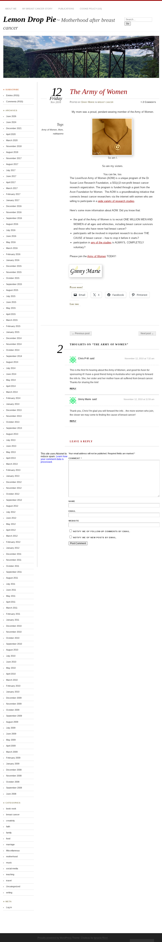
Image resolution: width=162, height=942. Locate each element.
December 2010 (14, 626)
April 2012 (11, 530)
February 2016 (13, 254)
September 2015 (14, 284)
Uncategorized (13, 886)
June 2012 (11, 518)
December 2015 (14, 266)
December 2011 (13, 554)
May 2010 (11, 668)
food (8, 838)
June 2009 (11, 734)
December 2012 (14, 482)
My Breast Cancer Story (37, 8)
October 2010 (12, 638)
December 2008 (14, 770)
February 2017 (13, 194)
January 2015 (12, 332)
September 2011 (14, 572)
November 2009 (14, 704)
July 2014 (10, 368)
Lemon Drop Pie (29, 19)
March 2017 (12, 188)
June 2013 (11, 446)
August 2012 (12, 506)
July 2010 (10, 656)
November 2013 (14, 416)
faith (8, 826)
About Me (10, 8)
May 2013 (11, 452)
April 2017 (11, 182)
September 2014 (14, 356)
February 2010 (13, 686)
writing (9, 892)
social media (12, 868)
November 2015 (14, 272)
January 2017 (12, 200)
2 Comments (149, 102)
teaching (10, 874)
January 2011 (12, 620)
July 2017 (10, 170)
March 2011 (11, 608)
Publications (66, 8)
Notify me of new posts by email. (95, 537)
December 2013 (14, 410)
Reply (73, 388)
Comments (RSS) (14, 101)
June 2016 (11, 236)
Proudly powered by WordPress (55, 937)
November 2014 (14, 344)
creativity (10, 820)
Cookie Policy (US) (91, 8)
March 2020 (12, 140)
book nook (11, 808)
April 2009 (11, 746)
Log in (9, 907)
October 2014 (12, 350)
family (9, 832)
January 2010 (12, 692)
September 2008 (14, 788)
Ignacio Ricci (101, 937)
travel (8, 880)
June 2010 (11, 662)
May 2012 (11, 524)
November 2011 (13, 560)
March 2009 (12, 752)
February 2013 (13, 470)
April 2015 (11, 314)
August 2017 (12, 164)
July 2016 (10, 230)
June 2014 (11, 374)
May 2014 (11, 380)
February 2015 (13, 326)
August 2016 (12, 224)
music (9, 862)
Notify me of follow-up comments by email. (101, 531)
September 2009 (14, 716)
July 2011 (10, 584)
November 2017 (14, 158)
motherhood (12, 856)
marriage (10, 844)
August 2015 (12, 290)
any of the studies (101, 242)
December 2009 (14, 698)
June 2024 (11, 122)
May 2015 (11, 308)
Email (72, 511)
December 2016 (14, 206)
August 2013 (12, 434)
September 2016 (14, 218)
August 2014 (12, 362)
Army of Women (49, 129)
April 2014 (11, 386)
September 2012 (14, 500)
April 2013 (11, 458)
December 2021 (14, 128)
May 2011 (10, 596)
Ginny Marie (87, 102)
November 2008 (14, 775)
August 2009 (12, 722)
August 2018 (12, 152)
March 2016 (12, 248)
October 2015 (12, 278)
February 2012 (13, 542)
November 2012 (14, 488)
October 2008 (12, 782)
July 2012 (10, 512)
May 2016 (11, 242)
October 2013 (12, 422)
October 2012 (12, 494)
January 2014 (12, 404)
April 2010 (11, 674)
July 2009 (10, 728)
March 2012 (12, 536)
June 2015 (11, 302)
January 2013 (12, 476)
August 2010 (12, 650)
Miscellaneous (13, 850)
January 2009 (12, 763)
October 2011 (12, 566)
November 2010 (14, 632)
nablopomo (58, 133)
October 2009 (12, 710)
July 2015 (10, 296)
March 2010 (12, 680)
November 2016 (14, 212)
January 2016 (12, 260)
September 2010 (14, 644)
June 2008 (11, 794)
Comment (75, 458)
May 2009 (11, 740)
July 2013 (10, 440)
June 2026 (11, 116)
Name (72, 501)
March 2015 (12, 320)
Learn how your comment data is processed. (54, 459)
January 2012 (12, 548)
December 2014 (14, 338)
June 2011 (11, 590)
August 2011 (12, 578)
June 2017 (11, 176)
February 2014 (13, 398)
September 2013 (14, 428)
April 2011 (10, 602)
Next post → (147, 333)
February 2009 (13, 758)
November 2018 (14, 146)
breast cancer (105, 102)
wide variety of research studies (116, 201)
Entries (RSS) (12, 95)
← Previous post (80, 333)
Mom (60, 129)
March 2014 (12, 392)
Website (74, 521)
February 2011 (13, 614)
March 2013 (12, 464)
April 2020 (11, 134)
